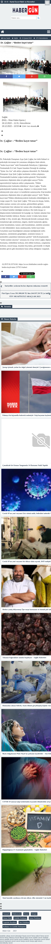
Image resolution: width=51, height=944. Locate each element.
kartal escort (18, 939)
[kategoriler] (48, 31)
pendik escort (9, 939)
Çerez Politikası (34, 918)
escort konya (20, 941)
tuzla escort (29, 937)
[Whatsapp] (44, 76)
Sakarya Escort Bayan (16, 937)
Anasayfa (6, 914)
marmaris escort (10, 941)
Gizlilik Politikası (20, 918)
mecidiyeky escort (6, 943)
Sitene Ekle (7, 918)
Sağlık (16, 38)
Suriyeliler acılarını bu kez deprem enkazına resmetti (26, 286)
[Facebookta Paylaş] (6, 76)
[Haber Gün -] (25, 10)
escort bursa (4, 937)
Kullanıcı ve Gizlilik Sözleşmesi (14, 926)
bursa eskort (36, 936)
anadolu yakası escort (7, 936)
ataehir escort (37, 937)
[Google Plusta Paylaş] (32, 76)
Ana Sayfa (6, 38)
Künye (26, 914)
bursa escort (44, 936)
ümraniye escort (39, 939)
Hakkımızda (17, 914)
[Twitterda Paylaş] (19, 76)
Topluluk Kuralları (9, 922)
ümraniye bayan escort (23, 936)
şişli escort (38, 941)
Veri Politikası (24, 922)
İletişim (34, 914)
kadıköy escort (28, 939)
